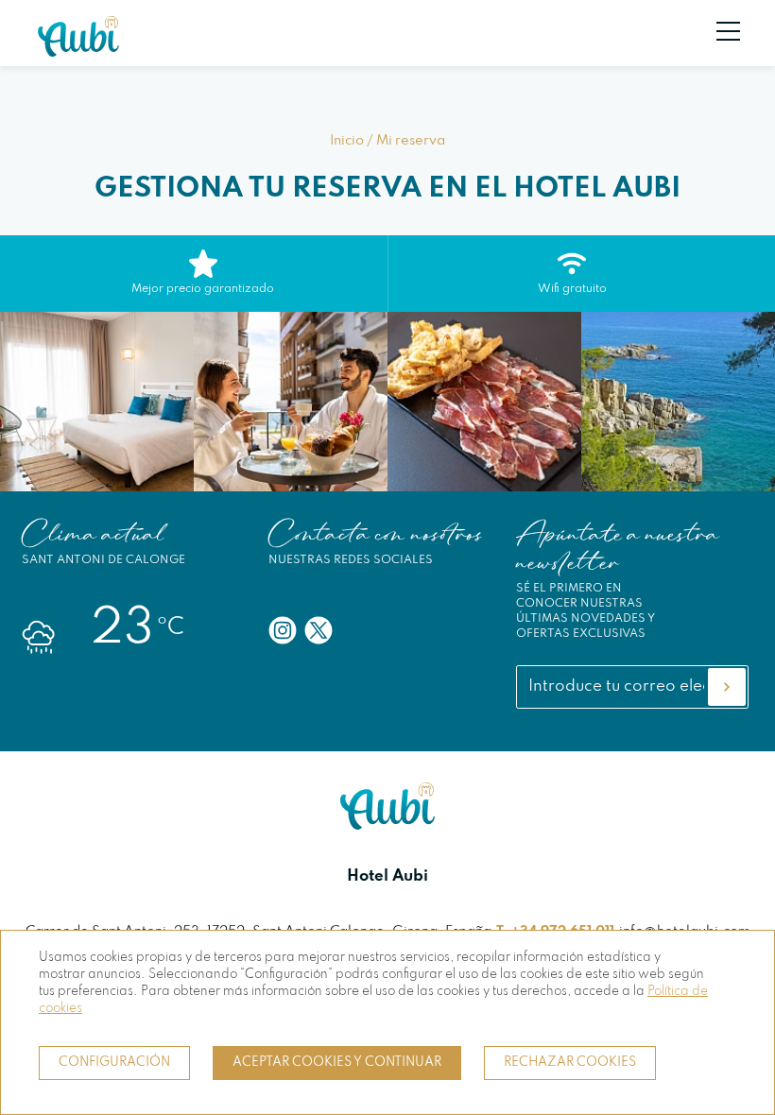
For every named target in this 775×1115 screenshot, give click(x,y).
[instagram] (282, 630)
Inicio (347, 140)
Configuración (114, 1062)
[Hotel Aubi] (78, 52)
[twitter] (318, 630)
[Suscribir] (727, 687)
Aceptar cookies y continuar (336, 1062)
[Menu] (718, 31)
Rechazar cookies (570, 1062)
